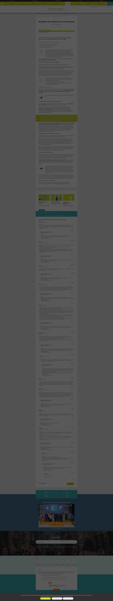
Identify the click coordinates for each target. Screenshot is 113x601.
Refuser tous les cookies (68, 598)
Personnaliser (57, 598)
